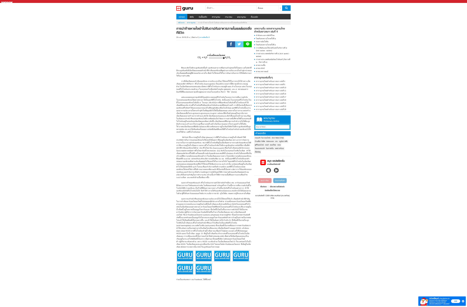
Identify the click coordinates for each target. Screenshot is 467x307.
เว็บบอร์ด (254, 17)
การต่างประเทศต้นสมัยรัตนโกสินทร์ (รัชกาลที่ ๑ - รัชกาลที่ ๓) (273, 60)
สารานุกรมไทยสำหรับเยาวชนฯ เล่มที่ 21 (271, 103)
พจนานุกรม (241, 17)
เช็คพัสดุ (257, 152)
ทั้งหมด (260, 8)
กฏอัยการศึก (283, 141)
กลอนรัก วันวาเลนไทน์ (262, 138)
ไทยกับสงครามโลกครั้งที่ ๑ (266, 45)
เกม (276, 141)
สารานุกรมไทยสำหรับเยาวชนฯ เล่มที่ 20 (271, 100)
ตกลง (455, 301)
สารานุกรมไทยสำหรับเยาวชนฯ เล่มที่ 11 (271, 91)
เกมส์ (267, 145)
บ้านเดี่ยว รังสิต (260, 141)
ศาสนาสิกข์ (260, 68)
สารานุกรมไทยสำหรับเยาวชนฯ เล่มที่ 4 (270, 81)
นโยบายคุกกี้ (446, 303)
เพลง (279, 145)
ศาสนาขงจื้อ (260, 65)
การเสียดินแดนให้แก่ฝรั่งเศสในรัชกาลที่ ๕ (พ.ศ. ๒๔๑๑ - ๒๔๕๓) (271, 49)
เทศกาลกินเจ (279, 148)
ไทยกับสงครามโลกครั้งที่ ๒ (266, 38)
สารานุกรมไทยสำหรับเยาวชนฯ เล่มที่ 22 (271, 106)
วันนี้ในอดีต (203, 17)
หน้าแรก (182, 17)
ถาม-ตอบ (228, 17)
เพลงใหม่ (273, 145)
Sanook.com (7, 1)
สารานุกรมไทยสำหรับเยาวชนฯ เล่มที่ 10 (271, 88)
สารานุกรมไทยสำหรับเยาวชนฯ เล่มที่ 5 (270, 84)
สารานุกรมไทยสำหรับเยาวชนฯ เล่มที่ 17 (271, 97)
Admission (270, 141)
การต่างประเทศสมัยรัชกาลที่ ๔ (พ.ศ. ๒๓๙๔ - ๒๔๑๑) (273, 55)
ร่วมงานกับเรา (280, 180)
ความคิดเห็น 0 (205, 37)
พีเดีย (192, 17)
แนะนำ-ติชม (265, 180)
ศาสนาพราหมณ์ (262, 71)
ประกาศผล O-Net (278, 138)
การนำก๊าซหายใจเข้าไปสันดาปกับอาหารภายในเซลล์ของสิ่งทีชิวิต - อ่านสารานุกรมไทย (189, 8)
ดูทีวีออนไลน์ (259, 145)
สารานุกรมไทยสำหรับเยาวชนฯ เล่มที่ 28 (271, 109)
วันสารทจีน (270, 148)
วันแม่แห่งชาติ (260, 148)
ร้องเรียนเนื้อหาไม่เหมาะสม (272, 190)
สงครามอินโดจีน (262, 42)
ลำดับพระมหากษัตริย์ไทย (265, 35)
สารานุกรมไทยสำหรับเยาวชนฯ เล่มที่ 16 (271, 94)
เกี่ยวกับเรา (263, 187)
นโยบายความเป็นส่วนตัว (435, 303)
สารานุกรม (216, 17)
